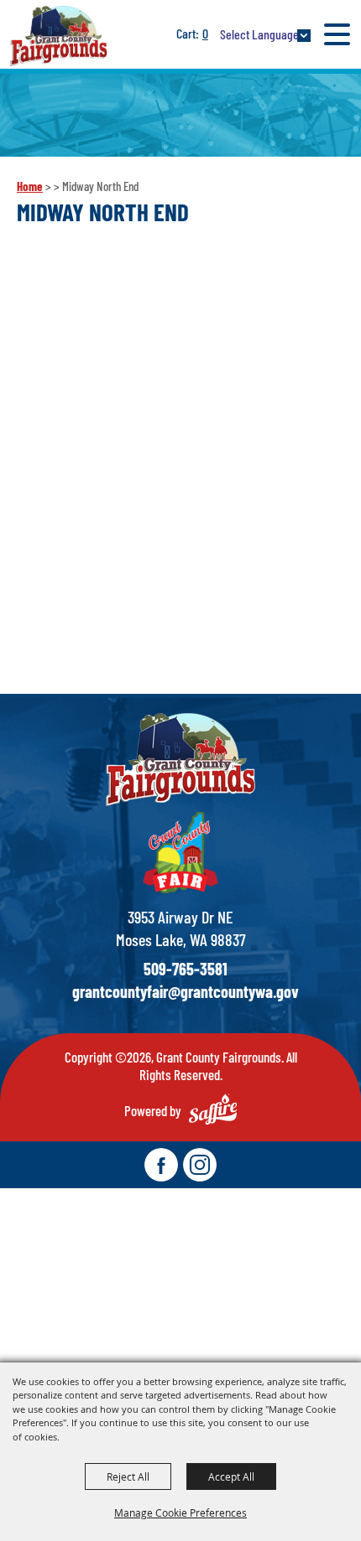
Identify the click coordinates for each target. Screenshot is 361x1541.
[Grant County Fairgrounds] (58, 35)
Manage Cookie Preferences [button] (180, 1512)
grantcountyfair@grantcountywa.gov (185, 991)
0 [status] (205, 33)
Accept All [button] (231, 1476)
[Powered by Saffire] (213, 1109)
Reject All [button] (128, 1476)
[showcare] (180, 759)
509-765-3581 (186, 969)
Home (30, 186)
